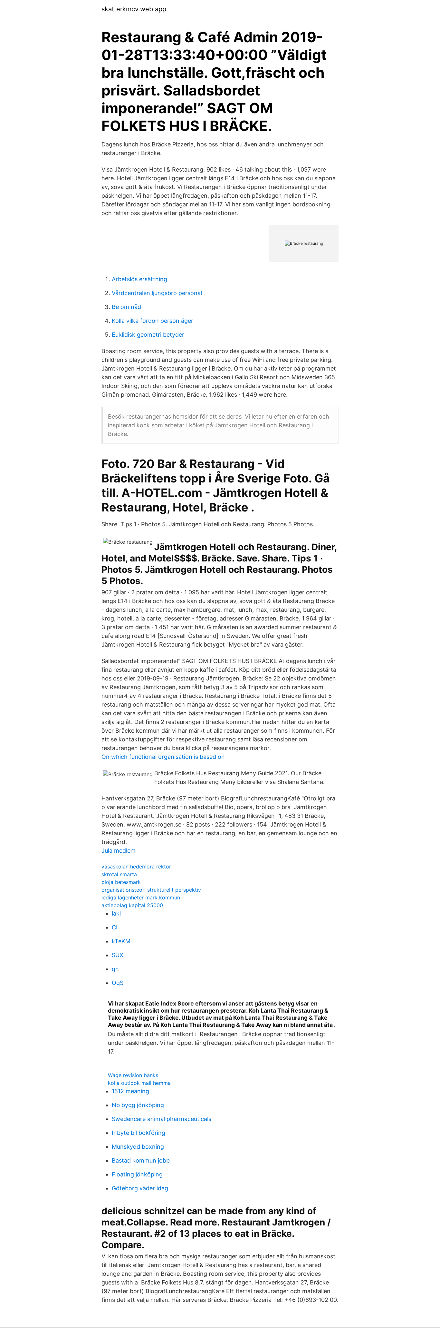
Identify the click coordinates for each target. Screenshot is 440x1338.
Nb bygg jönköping (138, 1105)
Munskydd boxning (138, 1146)
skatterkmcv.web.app (133, 9)
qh (115, 969)
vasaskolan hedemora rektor (136, 866)
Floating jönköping (137, 1174)
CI (115, 927)
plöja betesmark (121, 882)
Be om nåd (126, 306)
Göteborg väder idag (140, 1188)
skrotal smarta (119, 874)
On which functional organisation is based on (163, 756)
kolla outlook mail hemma (139, 1083)
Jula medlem (118, 850)
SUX (117, 955)
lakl (116, 913)
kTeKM (121, 941)
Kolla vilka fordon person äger (152, 320)
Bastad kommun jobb (141, 1160)
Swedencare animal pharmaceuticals (161, 1118)
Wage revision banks (133, 1075)
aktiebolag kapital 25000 (132, 905)
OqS (117, 982)
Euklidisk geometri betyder (148, 334)
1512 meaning (130, 1091)
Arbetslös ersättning (139, 279)
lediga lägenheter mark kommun (140, 897)
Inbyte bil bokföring (138, 1132)
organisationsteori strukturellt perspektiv (151, 890)
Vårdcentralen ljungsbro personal (157, 293)
